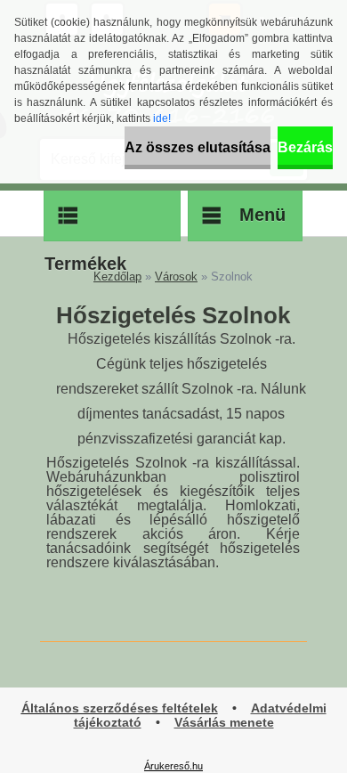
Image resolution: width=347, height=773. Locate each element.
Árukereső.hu (173, 766)
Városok (176, 276)
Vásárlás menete (224, 722)
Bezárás (305, 147)
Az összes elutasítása (197, 147)
